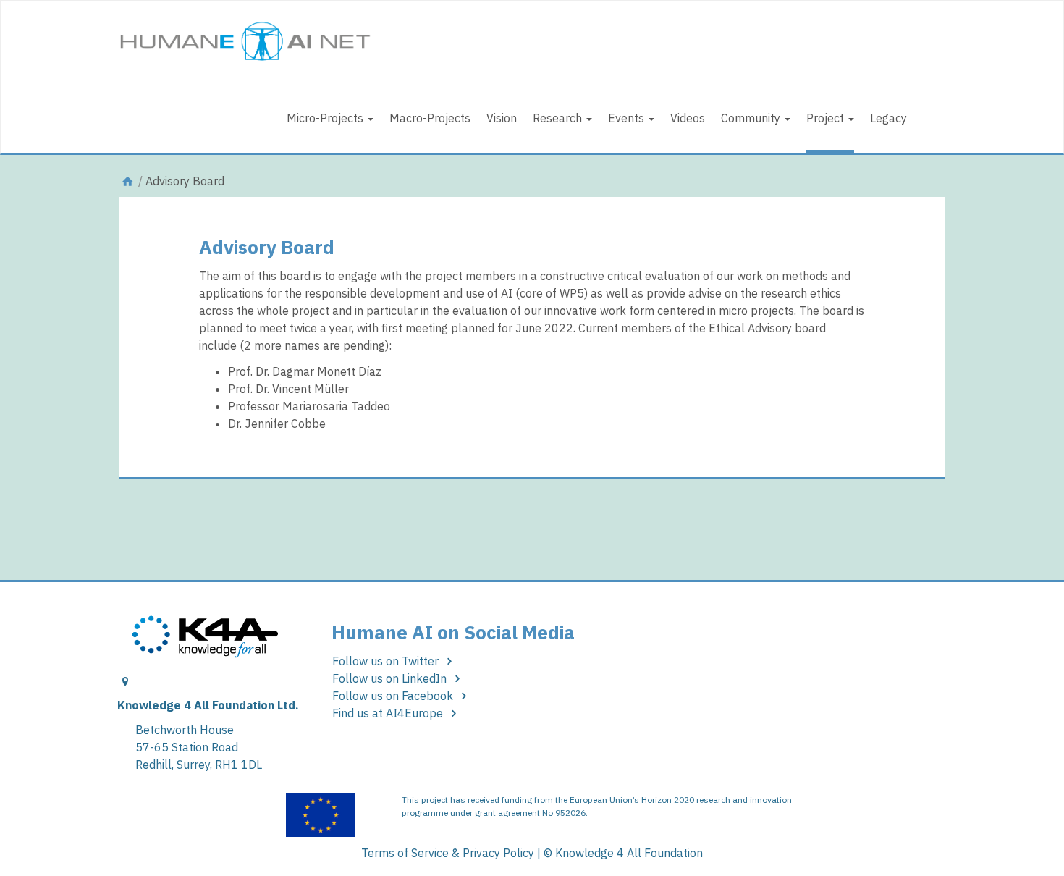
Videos (687, 118)
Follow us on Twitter (387, 661)
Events (627, 118)
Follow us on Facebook (394, 695)
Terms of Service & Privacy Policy (447, 853)
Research (559, 118)
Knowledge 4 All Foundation (629, 853)
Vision (501, 118)
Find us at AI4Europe (389, 713)
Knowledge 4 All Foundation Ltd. (208, 705)
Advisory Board (266, 247)
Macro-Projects (429, 118)
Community (752, 118)
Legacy (888, 118)
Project (826, 118)
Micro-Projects (326, 118)
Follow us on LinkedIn (390, 678)
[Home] (127, 181)
